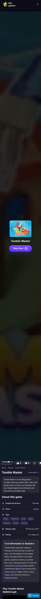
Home (4, 468)
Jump (31, 519)
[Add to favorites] (34, 463)
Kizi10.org (19, 566)
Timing (15, 523)
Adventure (15, 519)
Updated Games (11, 578)
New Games (11, 572)
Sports (10, 468)
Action (6, 519)
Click (23, 519)
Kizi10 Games (12, 4)
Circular (24, 523)
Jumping (7, 523)
